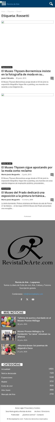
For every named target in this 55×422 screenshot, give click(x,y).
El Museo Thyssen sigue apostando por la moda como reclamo (26, 169)
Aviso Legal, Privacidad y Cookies (27, 408)
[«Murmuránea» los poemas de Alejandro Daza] (8, 349)
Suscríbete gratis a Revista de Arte (18, 411)
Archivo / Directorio (42, 411)
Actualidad (6, 189)
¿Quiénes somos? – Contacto (33, 415)
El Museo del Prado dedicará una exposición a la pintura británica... (23, 194)
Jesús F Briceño (7, 78)
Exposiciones (7, 67)
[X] (28, 300)
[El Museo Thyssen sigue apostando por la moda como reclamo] (27, 129)
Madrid (4, 382)
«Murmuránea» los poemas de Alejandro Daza (32, 346)
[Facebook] (22, 300)
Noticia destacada (8, 373)
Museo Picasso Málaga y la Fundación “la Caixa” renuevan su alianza (33, 334)
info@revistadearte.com (33, 294)
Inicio (3, 11)
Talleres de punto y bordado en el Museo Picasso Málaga (34, 319)
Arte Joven (5, 390)
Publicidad (15, 415)
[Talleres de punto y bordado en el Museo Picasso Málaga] (8, 322)
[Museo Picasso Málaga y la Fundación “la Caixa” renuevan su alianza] (8, 335)
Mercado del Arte (8, 394)
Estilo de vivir (7, 163)
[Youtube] (33, 300)
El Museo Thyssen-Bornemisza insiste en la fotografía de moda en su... (26, 72)
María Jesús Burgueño (10, 174)
